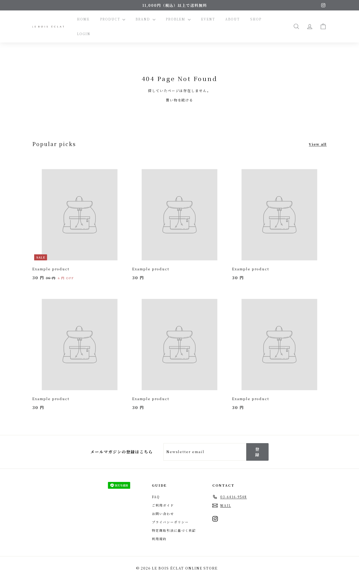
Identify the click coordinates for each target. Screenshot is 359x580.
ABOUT (232, 19)
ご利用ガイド (163, 505)
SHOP (255, 19)
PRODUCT (110, 19)
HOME (83, 19)
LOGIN (83, 33)
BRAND (143, 19)
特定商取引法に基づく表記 (174, 530)
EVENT (208, 19)
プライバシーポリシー (170, 522)
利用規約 (159, 538)
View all (318, 144)
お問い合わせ (163, 513)
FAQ (156, 497)
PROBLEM (176, 19)
